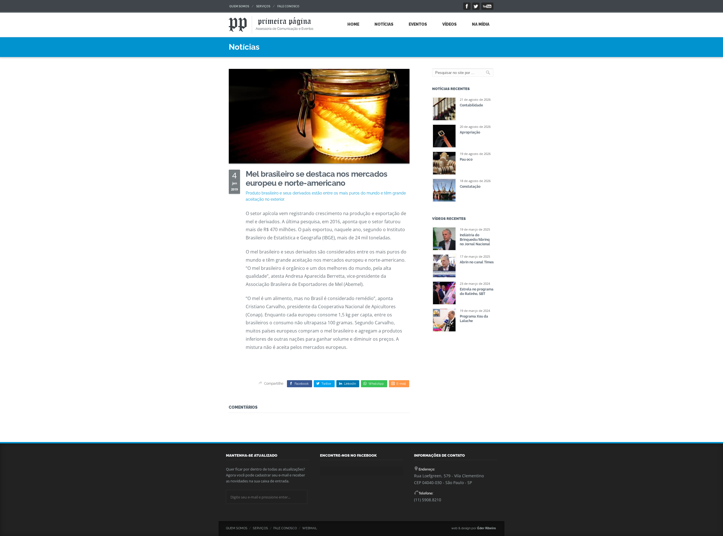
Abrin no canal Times (477, 262)
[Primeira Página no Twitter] (476, 6)
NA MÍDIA (480, 24)
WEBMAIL (309, 528)
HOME (353, 24)
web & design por (473, 528)
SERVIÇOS (263, 6)
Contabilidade (471, 105)
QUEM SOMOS (239, 6)
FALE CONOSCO (288, 6)
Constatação (470, 187)
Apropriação (470, 132)
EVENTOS (418, 24)
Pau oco (466, 159)
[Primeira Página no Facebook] (467, 6)
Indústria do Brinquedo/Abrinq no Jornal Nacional (475, 239)
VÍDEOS (449, 24)
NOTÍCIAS (383, 24)
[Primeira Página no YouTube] (487, 6)
